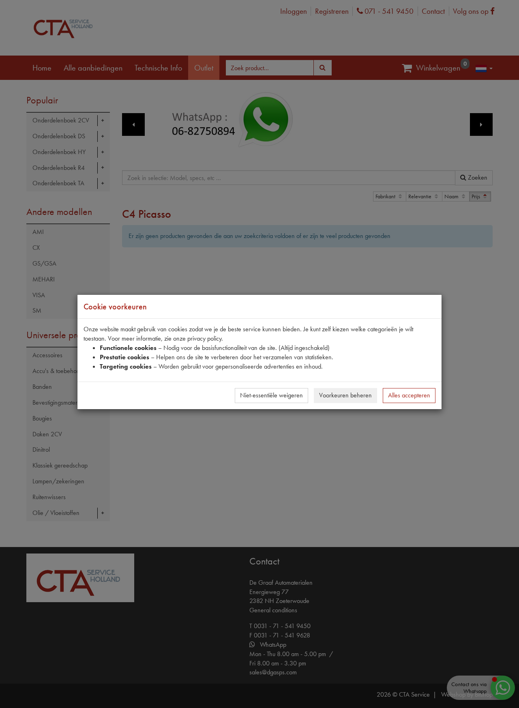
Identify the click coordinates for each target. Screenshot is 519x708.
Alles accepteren (409, 395)
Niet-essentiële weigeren (271, 395)
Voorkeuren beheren (345, 395)
